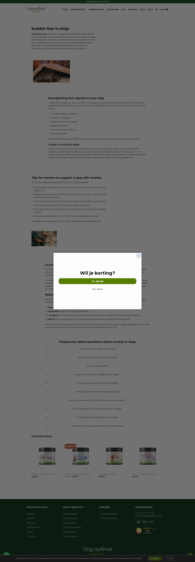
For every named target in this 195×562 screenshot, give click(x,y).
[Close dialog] (139, 256)
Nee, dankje (98, 289)
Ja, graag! (97, 281)
